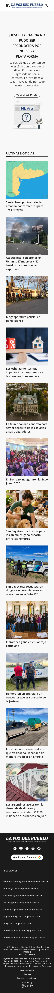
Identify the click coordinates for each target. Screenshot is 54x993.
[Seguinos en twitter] (27, 849)
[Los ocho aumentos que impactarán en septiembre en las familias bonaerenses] (27, 346)
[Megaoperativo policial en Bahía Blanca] (27, 295)
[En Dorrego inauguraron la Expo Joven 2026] (27, 457)
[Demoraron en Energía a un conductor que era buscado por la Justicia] (27, 672)
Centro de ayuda (27, 970)
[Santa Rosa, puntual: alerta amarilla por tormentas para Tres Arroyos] (27, 180)
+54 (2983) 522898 (27, 954)
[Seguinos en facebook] (39, 849)
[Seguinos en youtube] (21, 849)
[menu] (7, 6)
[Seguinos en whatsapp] (15, 849)
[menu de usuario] (46, 5)
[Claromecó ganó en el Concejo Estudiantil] (27, 620)
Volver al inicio (27, 94)
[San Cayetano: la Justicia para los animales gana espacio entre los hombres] (27, 509)
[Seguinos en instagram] (33, 849)
